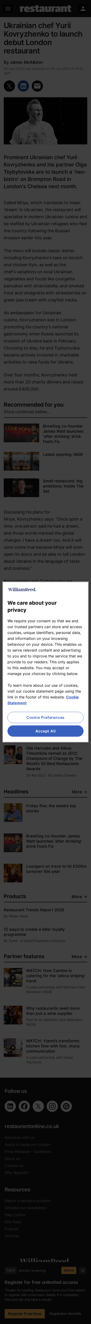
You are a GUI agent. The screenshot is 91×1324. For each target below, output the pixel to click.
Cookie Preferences (45, 717)
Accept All (45, 731)
